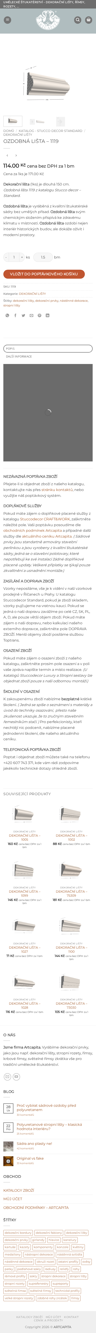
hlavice (54, 1240)
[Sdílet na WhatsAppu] (7, 315)
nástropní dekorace (39, 1254)
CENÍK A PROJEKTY (48, 1320)
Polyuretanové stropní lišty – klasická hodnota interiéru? (49, 1126)
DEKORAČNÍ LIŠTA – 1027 (24, 949)
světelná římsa (15, 1290)
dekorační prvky (46, 300)
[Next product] (7, 155)
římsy (75, 1298)
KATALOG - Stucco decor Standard (50, 131)
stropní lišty (11, 305)
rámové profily (15, 1276)
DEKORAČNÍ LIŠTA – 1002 (71, 837)
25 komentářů (34, 1133)
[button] (7, 20)
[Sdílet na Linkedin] (47, 315)
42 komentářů (30, 1148)
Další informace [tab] (19, 356)
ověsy (86, 1261)
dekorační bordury (18, 1232)
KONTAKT (71, 1317)
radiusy (50, 1269)
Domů (8, 131)
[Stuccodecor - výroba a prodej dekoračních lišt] (48, 20)
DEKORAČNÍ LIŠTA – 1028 (24, 1005)
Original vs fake (30, 1158)
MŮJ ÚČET (12, 1199)
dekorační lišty (23, 300)
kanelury (69, 1240)
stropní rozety (15, 1283)
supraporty (60, 1283)
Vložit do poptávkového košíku (44, 274)
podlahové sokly (29, 1269)
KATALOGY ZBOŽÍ (18, 1190)
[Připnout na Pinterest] (39, 315)
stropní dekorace (53, 1276)
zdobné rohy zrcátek (52, 1298)
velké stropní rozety (19, 1298)
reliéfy (64, 1269)
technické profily (67, 1290)
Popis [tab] (10, 349)
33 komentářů (30, 1163)
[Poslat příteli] (31, 315)
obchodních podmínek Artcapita (32, 530)
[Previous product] (16, 155)
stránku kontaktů (57, 490)
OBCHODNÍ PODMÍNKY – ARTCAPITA (36, 1208)
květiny (78, 1247)
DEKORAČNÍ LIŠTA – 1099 (24, 893)
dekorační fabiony (49, 1232)
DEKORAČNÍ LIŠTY (17, 134)
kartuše (10, 1247)
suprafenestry (38, 1283)
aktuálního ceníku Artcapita (47, 536)
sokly (33, 1276)
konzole (63, 1247)
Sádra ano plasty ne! (34, 1143)
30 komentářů (34, 1114)
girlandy (38, 1240)
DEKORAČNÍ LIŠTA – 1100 (71, 949)
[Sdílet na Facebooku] (15, 315)
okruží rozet (45, 1261)
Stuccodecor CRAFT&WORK (45, 519)
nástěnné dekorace (74, 300)
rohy (76, 1269)
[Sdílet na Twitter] (23, 315)
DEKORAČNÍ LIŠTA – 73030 (71, 1005)
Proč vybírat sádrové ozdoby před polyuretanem (46, 1107)
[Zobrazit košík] (88, 20)
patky (9, 1269)
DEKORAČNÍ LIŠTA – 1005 (24, 837)
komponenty (43, 1247)
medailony (13, 1254)
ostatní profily (68, 1261)
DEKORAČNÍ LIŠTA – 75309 (71, 893)
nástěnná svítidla (69, 1254)
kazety (24, 1247)
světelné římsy (40, 1290)
